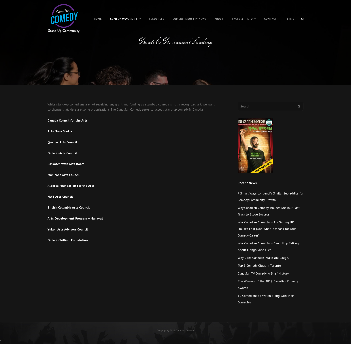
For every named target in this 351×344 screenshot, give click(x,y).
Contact (270, 18)
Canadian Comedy (185, 330)
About (219, 18)
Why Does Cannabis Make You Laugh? (264, 258)
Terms (289, 18)
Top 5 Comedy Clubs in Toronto (259, 265)
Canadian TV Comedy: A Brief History (263, 273)
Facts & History (244, 18)
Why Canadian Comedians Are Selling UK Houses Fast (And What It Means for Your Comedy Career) (267, 228)
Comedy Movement (123, 18)
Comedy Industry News (189, 18)
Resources (156, 18)
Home (98, 18)
